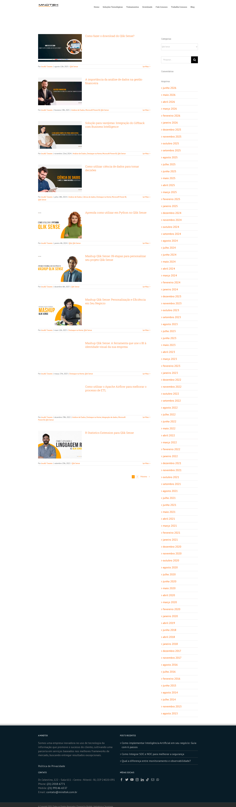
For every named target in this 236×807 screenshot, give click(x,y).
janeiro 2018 (170, 644)
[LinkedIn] (142, 779)
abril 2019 (169, 623)
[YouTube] (131, 779)
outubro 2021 (171, 477)
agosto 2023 (170, 324)
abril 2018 (169, 637)
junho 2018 (169, 630)
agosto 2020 (170, 567)
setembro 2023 (172, 317)
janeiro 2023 (170, 373)
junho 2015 (169, 685)
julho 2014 (169, 699)
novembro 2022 (172, 386)
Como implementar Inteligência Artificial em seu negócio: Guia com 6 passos (159, 745)
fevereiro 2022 (171, 449)
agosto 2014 (170, 692)
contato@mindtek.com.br (61, 792)
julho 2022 (169, 414)
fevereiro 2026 (171, 115)
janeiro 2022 (170, 456)
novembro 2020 (172, 553)
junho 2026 (169, 88)
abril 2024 (169, 268)
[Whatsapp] (157, 779)
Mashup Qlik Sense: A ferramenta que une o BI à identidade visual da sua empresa (115, 344)
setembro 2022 (172, 400)
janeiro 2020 (170, 616)
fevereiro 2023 (171, 366)
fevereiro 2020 (171, 609)
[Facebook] (121, 779)
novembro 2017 (172, 658)
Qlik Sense (74, 66)
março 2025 (170, 192)
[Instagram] (137, 779)
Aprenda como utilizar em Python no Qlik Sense (115, 212)
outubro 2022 (171, 393)
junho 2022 (169, 421)
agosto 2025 (170, 157)
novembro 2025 (172, 136)
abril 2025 (169, 185)
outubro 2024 (171, 227)
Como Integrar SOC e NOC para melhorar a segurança (153, 754)
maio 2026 (169, 95)
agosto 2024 (170, 240)
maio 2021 (169, 512)
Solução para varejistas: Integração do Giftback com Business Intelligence (115, 124)
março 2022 (170, 442)
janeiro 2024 (170, 289)
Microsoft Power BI (92, 110)
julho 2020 (169, 574)
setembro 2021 (172, 484)
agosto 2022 (170, 407)
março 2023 (170, 359)
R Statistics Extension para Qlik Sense (109, 432)
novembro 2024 (172, 220)
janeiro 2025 (170, 206)
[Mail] (152, 779)
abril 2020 (169, 595)
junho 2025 (169, 171)
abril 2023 (169, 352)
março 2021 (170, 525)
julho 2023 (169, 331)
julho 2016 (169, 671)
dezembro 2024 (172, 213)
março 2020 (170, 602)
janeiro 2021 (170, 539)
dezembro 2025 (172, 129)
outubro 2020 (171, 560)
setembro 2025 (172, 150)
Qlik (70, 243)
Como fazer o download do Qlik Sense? (109, 36)
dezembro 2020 (172, 546)
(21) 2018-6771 (56, 784)
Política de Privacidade (52, 766)
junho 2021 (169, 505)
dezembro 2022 (172, 379)
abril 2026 (169, 102)
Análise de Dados (78, 110)
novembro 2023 (172, 303)
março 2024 (170, 275)
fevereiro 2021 (171, 532)
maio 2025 (169, 178)
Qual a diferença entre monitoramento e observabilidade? (156, 761)
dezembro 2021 (172, 463)
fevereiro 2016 (171, 678)
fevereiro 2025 (171, 199)
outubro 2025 (171, 143)
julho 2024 (169, 247)
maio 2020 (169, 588)
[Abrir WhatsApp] (229, 800)
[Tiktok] (147, 779)
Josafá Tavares (47, 66)
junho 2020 (169, 581)
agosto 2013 (170, 713)
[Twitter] (126, 779)
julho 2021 (169, 498)
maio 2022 (169, 428)
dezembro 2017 (172, 651)
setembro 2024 (172, 234)
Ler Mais (146, 66)
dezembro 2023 (172, 296)
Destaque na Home (94, 153)
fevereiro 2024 (171, 282)
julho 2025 (169, 164)
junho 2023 (169, 338)
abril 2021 (169, 518)
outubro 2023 (171, 310)
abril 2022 (169, 435)
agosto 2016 (170, 664)
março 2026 (170, 108)
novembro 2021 (172, 470)
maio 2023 (169, 345)
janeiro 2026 (170, 122)
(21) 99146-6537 (58, 788)
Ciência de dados (89, 197)
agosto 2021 (170, 491)
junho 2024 (169, 254)
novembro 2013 (172, 706)
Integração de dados (110, 417)
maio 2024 (169, 261)
